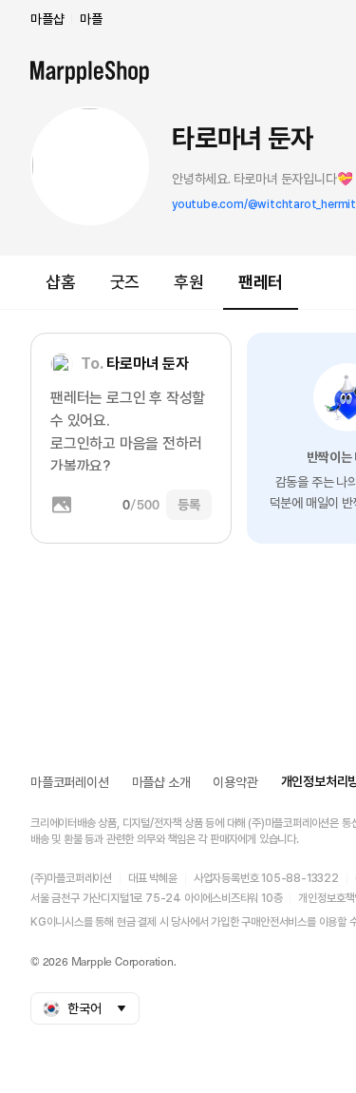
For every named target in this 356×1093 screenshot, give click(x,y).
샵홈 (61, 282)
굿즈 (125, 282)
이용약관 (235, 782)
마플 (91, 19)
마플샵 (47, 19)
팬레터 (260, 282)
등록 (189, 504)
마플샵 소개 (161, 782)
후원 (189, 282)
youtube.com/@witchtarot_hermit (264, 204)
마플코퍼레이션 (69, 782)
